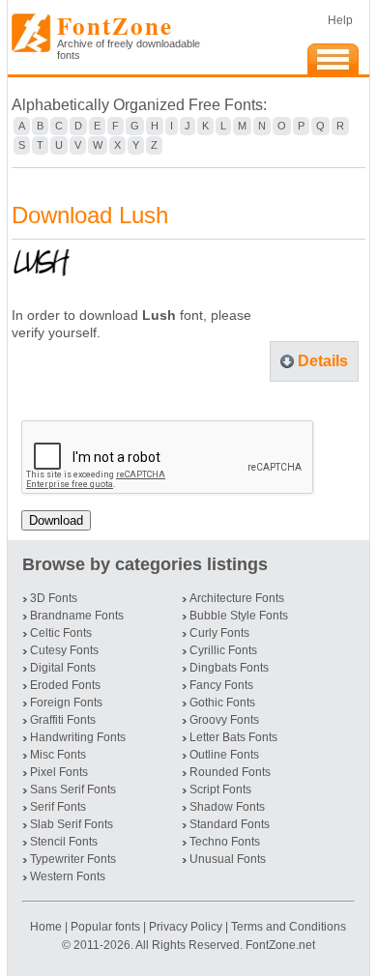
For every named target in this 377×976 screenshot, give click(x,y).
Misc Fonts (58, 754)
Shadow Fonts (227, 807)
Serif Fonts (58, 807)
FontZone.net (280, 945)
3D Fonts (53, 598)
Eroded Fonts (65, 685)
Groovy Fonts (224, 720)
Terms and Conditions (288, 926)
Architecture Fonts (236, 598)
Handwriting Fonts (78, 737)
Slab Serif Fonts (71, 824)
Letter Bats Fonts (233, 737)
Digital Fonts (63, 668)
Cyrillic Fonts (223, 650)
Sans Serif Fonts (73, 789)
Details (323, 361)
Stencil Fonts (64, 841)
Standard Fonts (229, 824)
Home (47, 926)
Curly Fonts (219, 633)
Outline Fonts (224, 754)
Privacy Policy (185, 926)
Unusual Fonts (227, 859)
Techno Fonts (224, 841)
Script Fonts (220, 789)
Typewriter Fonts (73, 859)
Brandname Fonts (77, 615)
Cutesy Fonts (64, 650)
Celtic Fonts (61, 633)
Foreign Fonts (66, 702)
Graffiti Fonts (63, 720)
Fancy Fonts (221, 685)
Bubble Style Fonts (238, 615)
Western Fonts (67, 876)
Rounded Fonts (230, 772)
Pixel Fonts (59, 772)
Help (340, 20)
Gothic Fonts (222, 702)
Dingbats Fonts (229, 668)
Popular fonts (105, 926)
